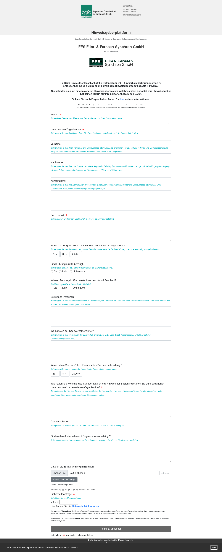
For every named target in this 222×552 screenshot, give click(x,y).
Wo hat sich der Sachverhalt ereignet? (101, 335)
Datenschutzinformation (85, 506)
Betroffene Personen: (110, 300)
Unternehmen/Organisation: (95, 131)
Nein (64, 271)
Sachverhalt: (82, 217)
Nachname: (110, 166)
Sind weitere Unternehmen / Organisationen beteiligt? (94, 438)
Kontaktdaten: (106, 184)
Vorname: (109, 148)
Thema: (55, 114)
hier (122, 99)
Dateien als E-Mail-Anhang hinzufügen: (72, 466)
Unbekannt (79, 271)
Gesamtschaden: (88, 423)
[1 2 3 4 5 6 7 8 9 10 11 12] (64, 254)
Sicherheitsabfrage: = (66, 498)
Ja (55, 271)
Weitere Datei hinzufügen (64, 479)
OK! (214, 547)
